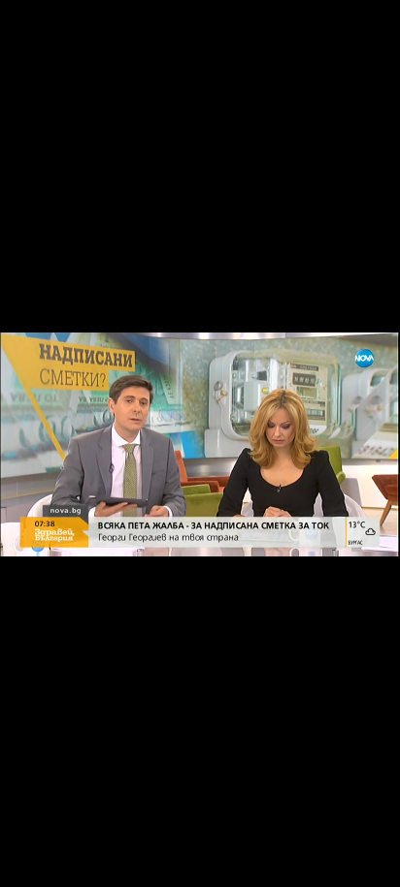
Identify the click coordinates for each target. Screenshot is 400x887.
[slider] (23, 835)
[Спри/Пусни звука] (73, 861)
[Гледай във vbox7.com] (365, 861)
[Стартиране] (32, 861)
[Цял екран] (324, 861)
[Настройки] (363, 34)
